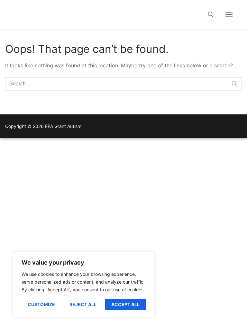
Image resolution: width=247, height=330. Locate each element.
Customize (41, 304)
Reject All (82, 304)
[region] (83, 284)
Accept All (125, 304)
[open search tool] (211, 14)
